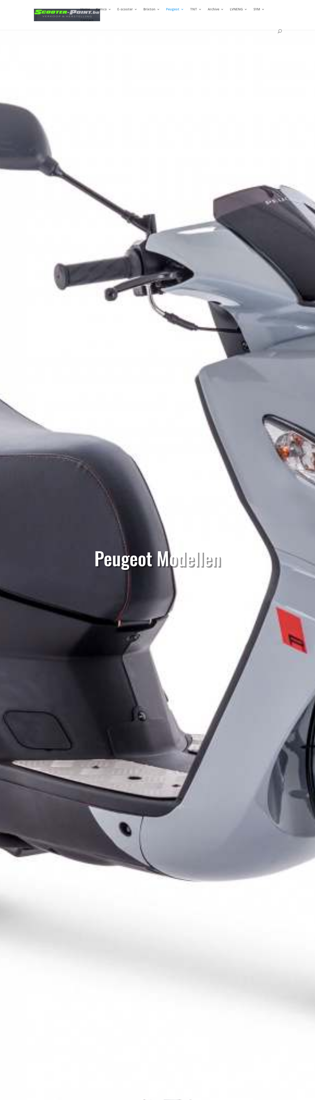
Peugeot (172, 9)
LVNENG (236, 9)
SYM (256, 9)
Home (85, 9)
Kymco (101, 9)
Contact (87, 20)
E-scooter (125, 9)
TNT (193, 9)
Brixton (149, 9)
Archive (213, 9)
